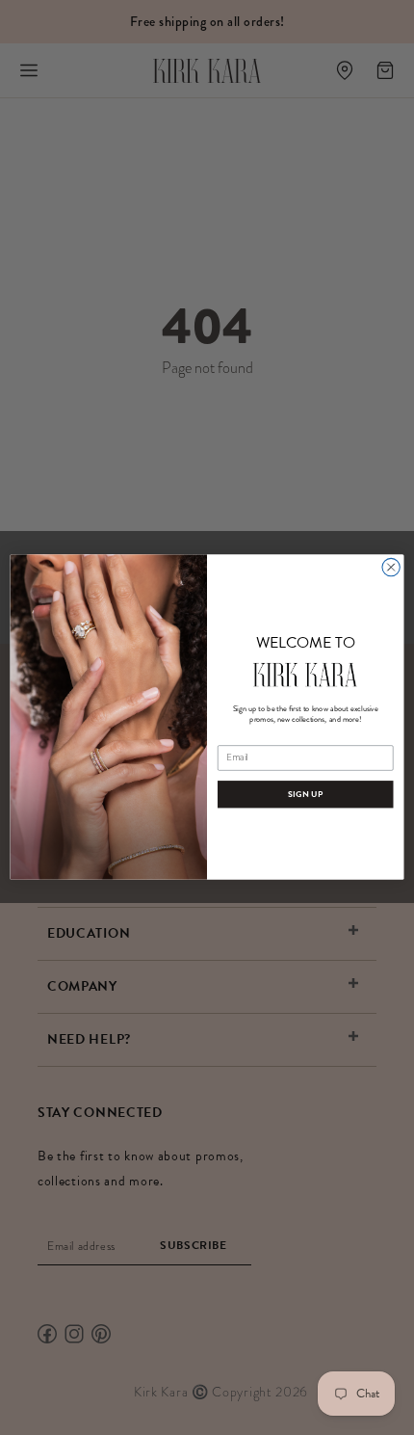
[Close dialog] (391, 567)
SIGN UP (305, 795)
